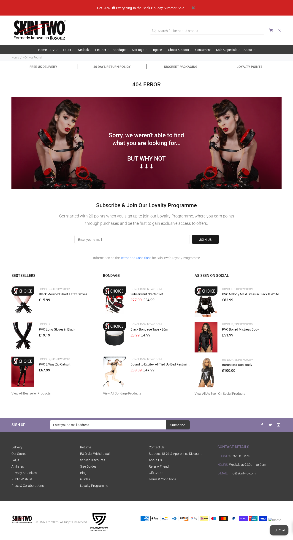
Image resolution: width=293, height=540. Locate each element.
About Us (155, 460)
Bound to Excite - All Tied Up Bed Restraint (160, 364)
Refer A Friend (159, 466)
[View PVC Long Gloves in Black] (22, 337)
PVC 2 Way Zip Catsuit (55, 364)
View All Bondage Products (122, 393)
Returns (85, 447)
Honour (44, 324)
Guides (85, 479)
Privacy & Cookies (24, 473)
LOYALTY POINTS (250, 67)
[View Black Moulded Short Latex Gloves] (22, 301)
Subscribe (177, 425)
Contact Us (157, 447)
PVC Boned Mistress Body (240, 329)
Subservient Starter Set (146, 294)
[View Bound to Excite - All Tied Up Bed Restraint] (114, 372)
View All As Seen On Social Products (220, 393)
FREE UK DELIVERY (43, 67)
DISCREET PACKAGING (181, 67)
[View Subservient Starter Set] (114, 301)
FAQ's (15, 460)
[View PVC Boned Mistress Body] (206, 337)
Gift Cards (156, 473)
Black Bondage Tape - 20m (149, 329)
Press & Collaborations (27, 485)
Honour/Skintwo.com (54, 289)
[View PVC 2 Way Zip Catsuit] (22, 372)
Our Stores (18, 453)
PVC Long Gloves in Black (57, 329)
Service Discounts (92, 460)
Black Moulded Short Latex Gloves (63, 294)
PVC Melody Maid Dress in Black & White (250, 294)
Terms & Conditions (162, 479)
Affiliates (17, 466)
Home (15, 57)
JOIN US (205, 239)
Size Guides (88, 466)
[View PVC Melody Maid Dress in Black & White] (206, 301)
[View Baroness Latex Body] (206, 372)
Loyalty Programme (94, 485)
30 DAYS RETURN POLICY (112, 67)
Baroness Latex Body (237, 365)
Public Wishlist (21, 479)
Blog (83, 473)
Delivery (16, 447)
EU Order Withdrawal (95, 453)
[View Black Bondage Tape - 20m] (114, 337)
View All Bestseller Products (31, 393)
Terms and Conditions (135, 258)
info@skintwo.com (242, 473)
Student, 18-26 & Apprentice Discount (175, 453)
